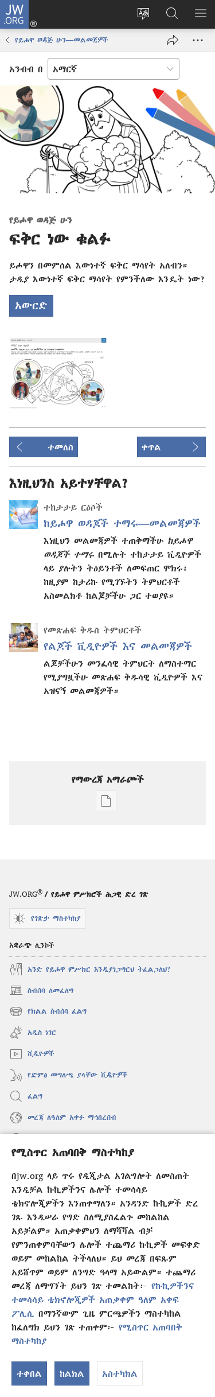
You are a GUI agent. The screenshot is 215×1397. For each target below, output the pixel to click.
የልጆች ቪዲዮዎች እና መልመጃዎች (118, 646)
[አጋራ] (172, 40)
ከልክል (72, 1373)
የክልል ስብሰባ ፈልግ (48, 1012)
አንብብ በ (26, 68)
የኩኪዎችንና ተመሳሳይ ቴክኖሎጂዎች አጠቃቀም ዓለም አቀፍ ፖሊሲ (102, 1299)
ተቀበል (29, 1373)
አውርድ (31, 305)
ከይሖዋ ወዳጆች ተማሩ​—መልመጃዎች (122, 523)
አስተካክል (120, 1373)
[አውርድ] (58, 373)
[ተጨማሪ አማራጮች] (197, 40)
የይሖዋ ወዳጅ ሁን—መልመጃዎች (61, 40)
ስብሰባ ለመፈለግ (41, 992)
